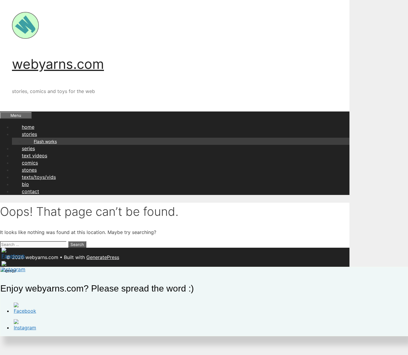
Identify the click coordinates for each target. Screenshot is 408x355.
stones (29, 170)
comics (30, 163)
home (28, 127)
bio (25, 184)
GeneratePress (102, 257)
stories (29, 134)
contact (30, 191)
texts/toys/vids (39, 177)
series (28, 148)
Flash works (45, 141)
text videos (34, 156)
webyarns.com (58, 64)
